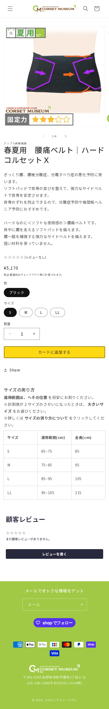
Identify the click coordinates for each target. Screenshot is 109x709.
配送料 (14, 274)
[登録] (81, 604)
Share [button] (15, 369)
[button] (10, 8)
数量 (7, 323)
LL (57, 312)
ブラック (16, 292)
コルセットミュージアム (60, 700)
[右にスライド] (65, 136)
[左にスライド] (43, 136)
